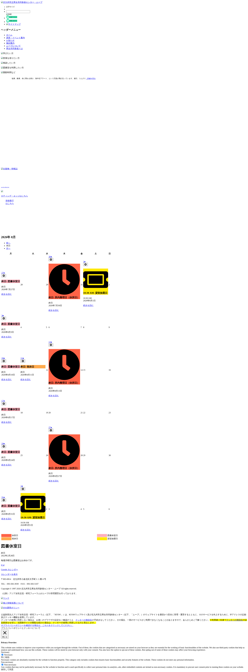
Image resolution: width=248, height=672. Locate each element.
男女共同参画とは (14, 48)
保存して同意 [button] (7, 669)
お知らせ (10, 40)
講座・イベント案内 (15, 38)
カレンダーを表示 (9, 574)
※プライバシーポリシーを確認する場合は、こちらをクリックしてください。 (37, 625)
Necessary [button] (5, 652)
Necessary (8, 655)
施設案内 (10, 43)
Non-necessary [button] (7, 662)
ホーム (9, 35)
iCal (2, 565)
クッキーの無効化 (83, 620)
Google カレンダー (9, 569)
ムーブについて (13, 46)
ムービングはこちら (5, 187)
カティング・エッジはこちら (14, 196)
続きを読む (6, 294)
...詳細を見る (91, 78)
